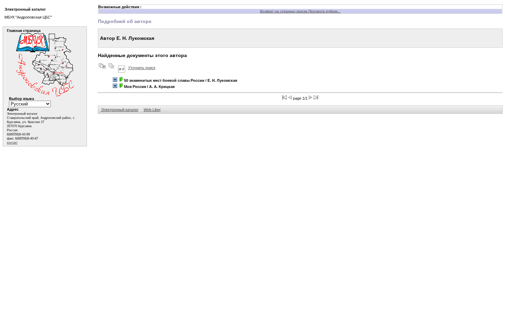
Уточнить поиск (141, 68)
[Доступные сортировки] (121, 68)
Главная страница (24, 31)
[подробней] (115, 79)
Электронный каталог (119, 110)
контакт (12, 142)
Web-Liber (152, 110)
